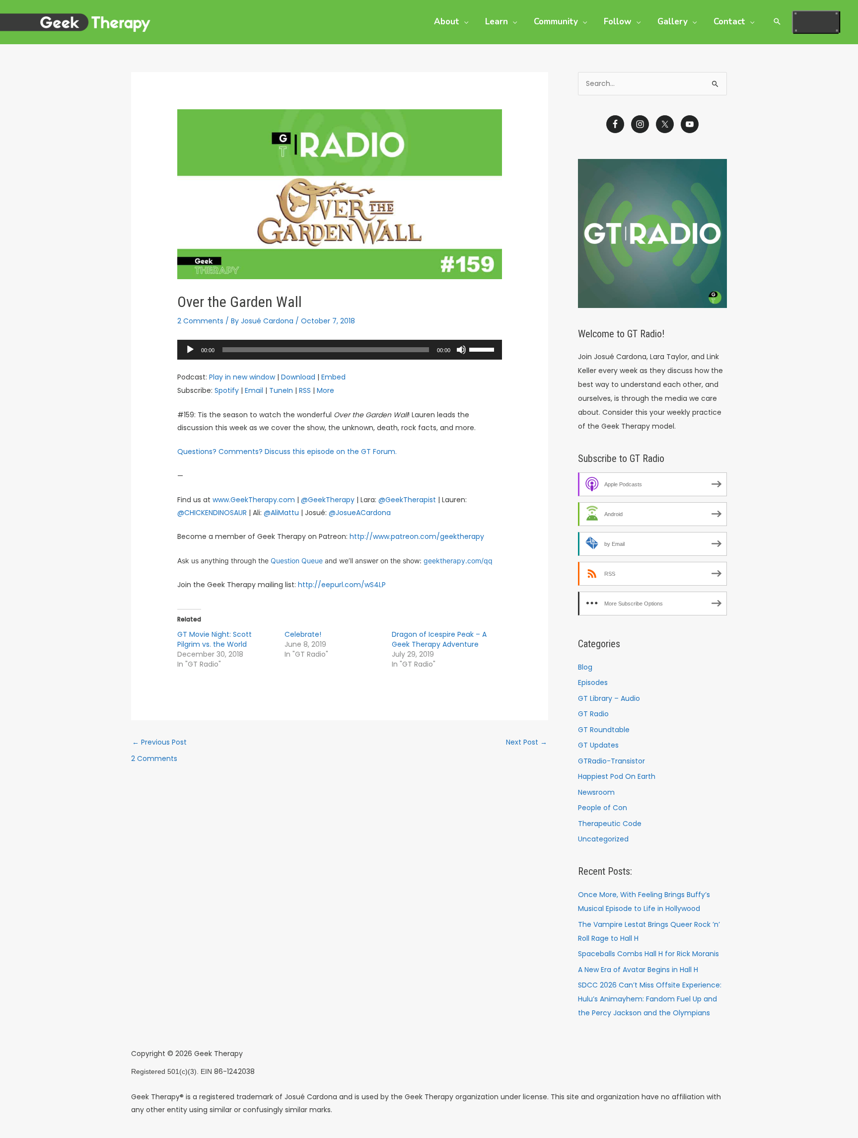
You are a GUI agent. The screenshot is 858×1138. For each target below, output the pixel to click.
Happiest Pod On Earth (616, 776)
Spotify (226, 390)
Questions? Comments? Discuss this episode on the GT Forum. (287, 451)
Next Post (526, 742)
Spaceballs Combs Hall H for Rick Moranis (648, 954)
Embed (333, 377)
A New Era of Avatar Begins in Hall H (638, 970)
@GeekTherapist (407, 500)
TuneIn (281, 390)
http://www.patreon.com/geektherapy (417, 536)
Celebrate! (303, 634)
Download (298, 377)
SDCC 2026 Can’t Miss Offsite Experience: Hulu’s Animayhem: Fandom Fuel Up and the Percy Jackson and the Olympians (649, 999)
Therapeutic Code (610, 824)
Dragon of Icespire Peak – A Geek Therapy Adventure (439, 639)
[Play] (190, 350)
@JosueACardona (360, 513)
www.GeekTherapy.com (254, 500)
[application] (339, 350)
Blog (585, 667)
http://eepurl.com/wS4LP (342, 585)
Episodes (593, 682)
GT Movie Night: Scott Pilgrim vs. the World (214, 639)
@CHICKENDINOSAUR (212, 513)
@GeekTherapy (328, 500)
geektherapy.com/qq (458, 560)
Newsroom (596, 792)
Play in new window (242, 377)
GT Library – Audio (609, 698)
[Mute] (461, 350)
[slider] (483, 349)
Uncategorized (603, 839)
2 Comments (200, 321)
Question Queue (297, 560)
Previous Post (159, 742)
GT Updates (598, 745)
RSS (305, 390)
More (325, 390)
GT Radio (593, 714)
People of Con (602, 808)
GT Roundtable (604, 730)
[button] (463, 21)
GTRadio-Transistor (611, 761)
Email (254, 390)
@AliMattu (281, 513)
